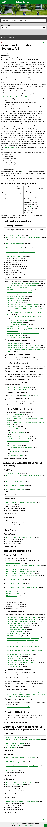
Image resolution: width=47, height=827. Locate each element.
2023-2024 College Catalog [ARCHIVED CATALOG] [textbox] (15, 20)
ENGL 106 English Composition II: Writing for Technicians (23, 347)
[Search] (44, 28)
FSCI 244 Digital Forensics (14, 445)
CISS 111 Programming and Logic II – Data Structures (20, 252)
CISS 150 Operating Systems (15, 294)
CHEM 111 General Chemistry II (36, 694)
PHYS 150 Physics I (12, 696)
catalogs (12, 823)
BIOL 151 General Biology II (32, 692)
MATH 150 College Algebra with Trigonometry (19, 447)
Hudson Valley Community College (4, 2)
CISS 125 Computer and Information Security (19, 290)
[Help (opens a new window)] (45, 42)
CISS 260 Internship (12, 331)
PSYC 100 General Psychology (15, 455)
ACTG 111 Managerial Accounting (16, 416)
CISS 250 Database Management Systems (18, 327)
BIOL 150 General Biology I (14, 428)
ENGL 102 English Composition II (16, 343)
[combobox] (23, 20)
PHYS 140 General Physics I (14, 451)
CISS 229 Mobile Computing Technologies (18, 320)
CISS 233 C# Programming (14, 322)
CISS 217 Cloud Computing (14, 302)
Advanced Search (6, 33)
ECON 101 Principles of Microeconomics (18, 389)
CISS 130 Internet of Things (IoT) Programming (20, 292)
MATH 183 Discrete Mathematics (16, 337)
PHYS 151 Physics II (25, 696)
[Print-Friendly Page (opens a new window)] (43, 42)
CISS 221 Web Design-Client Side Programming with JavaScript (24, 308)
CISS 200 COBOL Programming (15, 298)
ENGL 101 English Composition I (15, 256)
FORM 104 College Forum (13, 235)
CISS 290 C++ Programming (14, 335)
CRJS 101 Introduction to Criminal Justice (18, 437)
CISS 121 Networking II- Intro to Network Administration (22, 288)
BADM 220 (27, 395)
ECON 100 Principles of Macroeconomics (18, 387)
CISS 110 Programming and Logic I (15, 248)
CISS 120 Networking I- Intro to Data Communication (22, 286)
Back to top (45, 825)
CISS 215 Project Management (15, 300)
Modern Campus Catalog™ (26, 825)
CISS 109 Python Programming (14, 244)
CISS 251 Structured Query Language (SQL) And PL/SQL (22, 329)
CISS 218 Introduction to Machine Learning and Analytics (23, 304)
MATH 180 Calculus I (11, 592)
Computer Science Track (10, 147)
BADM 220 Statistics (12, 426)
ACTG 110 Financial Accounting (15, 414)
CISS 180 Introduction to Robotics (16, 296)
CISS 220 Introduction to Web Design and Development (22, 306)
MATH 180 (36, 395)
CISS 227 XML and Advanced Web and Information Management (25, 316)
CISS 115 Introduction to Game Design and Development (23, 283)
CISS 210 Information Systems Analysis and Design (20, 254)
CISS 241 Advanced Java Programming (17, 325)
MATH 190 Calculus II (11, 596)
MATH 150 (24, 171)
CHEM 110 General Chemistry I (15, 432)
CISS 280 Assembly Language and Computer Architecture (23, 333)
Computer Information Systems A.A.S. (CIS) (15, 97)
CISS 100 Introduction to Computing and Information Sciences (23, 237)
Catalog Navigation (8, 37)
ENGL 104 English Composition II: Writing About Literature (23, 345)
